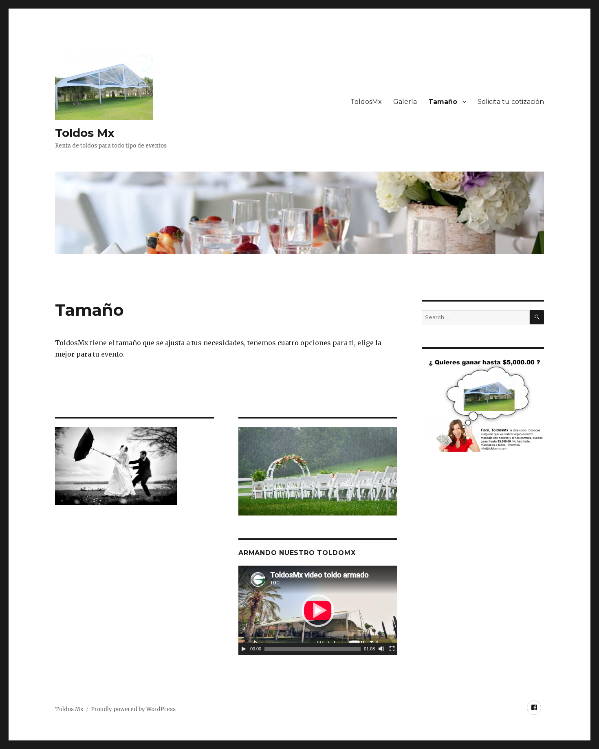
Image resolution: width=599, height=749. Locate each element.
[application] (317, 610)
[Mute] (381, 648)
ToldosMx (366, 102)
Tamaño (442, 102)
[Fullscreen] (392, 648)
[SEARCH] (537, 317)
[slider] (312, 649)
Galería (405, 102)
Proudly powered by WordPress (133, 709)
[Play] (243, 648)
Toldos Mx (85, 133)
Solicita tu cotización (511, 102)
